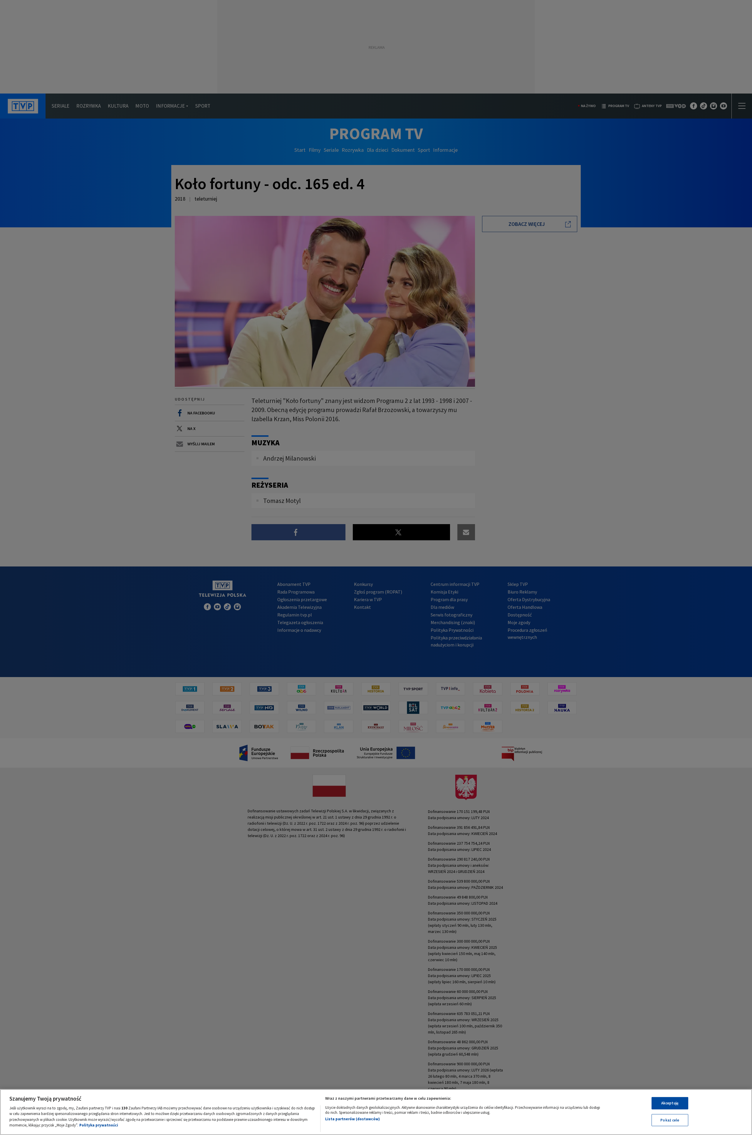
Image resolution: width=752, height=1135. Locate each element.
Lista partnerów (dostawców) (352, 1118)
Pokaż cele (669, 1119)
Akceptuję (670, 1103)
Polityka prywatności (98, 1125)
